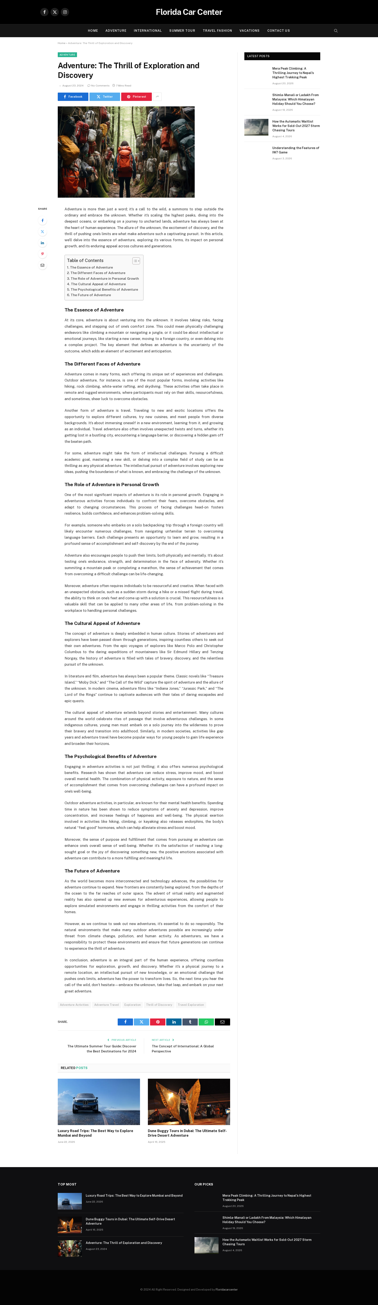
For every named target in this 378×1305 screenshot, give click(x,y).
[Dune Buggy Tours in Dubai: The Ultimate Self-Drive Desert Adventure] (189, 1102)
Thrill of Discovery (159, 1004)
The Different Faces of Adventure (97, 273)
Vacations (250, 30)
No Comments (100, 85)
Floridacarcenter (227, 1289)
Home (93, 30)
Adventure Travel (106, 1004)
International (148, 30)
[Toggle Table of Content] (134, 261)
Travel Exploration (191, 1004)
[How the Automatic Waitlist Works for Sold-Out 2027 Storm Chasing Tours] (256, 127)
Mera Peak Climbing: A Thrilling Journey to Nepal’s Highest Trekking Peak (293, 73)
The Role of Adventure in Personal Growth (105, 278)
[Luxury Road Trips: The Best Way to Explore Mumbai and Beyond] (99, 1102)
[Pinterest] (42, 254)
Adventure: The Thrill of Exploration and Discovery (124, 1243)
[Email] (42, 265)
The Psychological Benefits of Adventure (104, 289)
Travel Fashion (217, 30)
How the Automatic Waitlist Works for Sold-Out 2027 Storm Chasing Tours (296, 126)
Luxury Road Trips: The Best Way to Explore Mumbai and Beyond (95, 1133)
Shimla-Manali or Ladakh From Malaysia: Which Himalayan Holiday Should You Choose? (295, 99)
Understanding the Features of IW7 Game (295, 150)
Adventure (115, 30)
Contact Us (278, 30)
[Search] (335, 31)
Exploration (132, 1004)
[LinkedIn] (42, 242)
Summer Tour (182, 30)
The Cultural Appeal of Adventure (98, 284)
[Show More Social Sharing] (157, 97)
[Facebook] (42, 220)
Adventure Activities (74, 1004)
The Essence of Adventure (91, 267)
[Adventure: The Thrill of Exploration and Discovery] (126, 196)
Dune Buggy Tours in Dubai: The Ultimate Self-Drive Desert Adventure (187, 1133)
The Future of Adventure (91, 295)
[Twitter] (42, 231)
